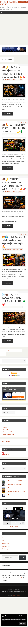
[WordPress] (26, 2)
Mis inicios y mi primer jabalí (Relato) (15, 487)
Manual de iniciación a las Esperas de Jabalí (16, 491)
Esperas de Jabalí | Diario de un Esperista (12, 3)
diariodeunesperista (7, 79)
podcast (21, 79)
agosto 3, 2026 (15, 249)
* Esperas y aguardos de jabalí (8, 434)
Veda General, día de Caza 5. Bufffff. (15, 480)
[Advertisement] (14, 29)
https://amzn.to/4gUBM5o (17, 577)
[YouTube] (19, 2)
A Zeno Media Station (14, 526)
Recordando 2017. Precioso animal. (15, 484)
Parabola (14, 595)
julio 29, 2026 (15, 307)
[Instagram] (24, 2)
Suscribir (22, 557)
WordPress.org (5, 549)
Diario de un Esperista (6, 441)
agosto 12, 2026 (15, 134)
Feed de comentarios (6, 546)
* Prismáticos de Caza (6, 429)
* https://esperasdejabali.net (7, 432)
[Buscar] (24, 361)
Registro (3, 537)
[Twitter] (21, 2)
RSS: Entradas (6, 454)
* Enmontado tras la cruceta (7, 424)
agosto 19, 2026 (15, 79)
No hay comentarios (23, 122)
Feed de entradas (5, 543)
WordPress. (18, 595)
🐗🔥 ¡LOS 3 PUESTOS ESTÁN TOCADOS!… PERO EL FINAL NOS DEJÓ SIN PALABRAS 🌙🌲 (13, 128)
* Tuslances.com (5, 427)
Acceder (3, 540)
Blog (9, 495)
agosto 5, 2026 (15, 191)
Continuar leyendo (7, 113)
